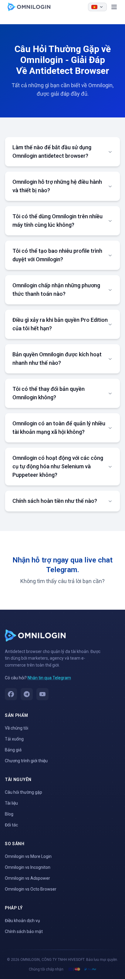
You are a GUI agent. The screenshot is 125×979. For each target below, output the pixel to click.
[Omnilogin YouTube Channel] (42, 694)
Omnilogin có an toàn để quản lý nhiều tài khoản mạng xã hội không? (58, 427)
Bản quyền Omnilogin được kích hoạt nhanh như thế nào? (57, 358)
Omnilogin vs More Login (28, 856)
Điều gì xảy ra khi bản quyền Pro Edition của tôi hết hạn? (60, 324)
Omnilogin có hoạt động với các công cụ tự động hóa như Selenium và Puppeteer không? (57, 466)
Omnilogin (29, 7)
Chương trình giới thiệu (26, 760)
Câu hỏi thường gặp (23, 792)
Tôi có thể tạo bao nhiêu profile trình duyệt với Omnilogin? (57, 255)
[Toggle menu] (114, 7)
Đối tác (11, 824)
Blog (9, 814)
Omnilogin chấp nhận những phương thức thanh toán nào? (56, 289)
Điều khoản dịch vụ (22, 920)
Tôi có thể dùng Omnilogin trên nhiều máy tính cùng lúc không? (57, 220)
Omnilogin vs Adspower (27, 878)
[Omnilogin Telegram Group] (27, 694)
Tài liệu (11, 803)
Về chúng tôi (16, 728)
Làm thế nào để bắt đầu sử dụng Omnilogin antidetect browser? (51, 151)
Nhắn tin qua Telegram (49, 677)
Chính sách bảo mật (24, 931)
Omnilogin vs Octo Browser (30, 889)
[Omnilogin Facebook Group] (11, 694)
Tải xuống (14, 739)
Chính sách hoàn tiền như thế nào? (54, 501)
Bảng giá (13, 749)
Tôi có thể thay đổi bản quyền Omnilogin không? (48, 393)
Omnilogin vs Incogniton (27, 867)
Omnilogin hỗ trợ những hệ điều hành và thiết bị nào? (57, 186)
